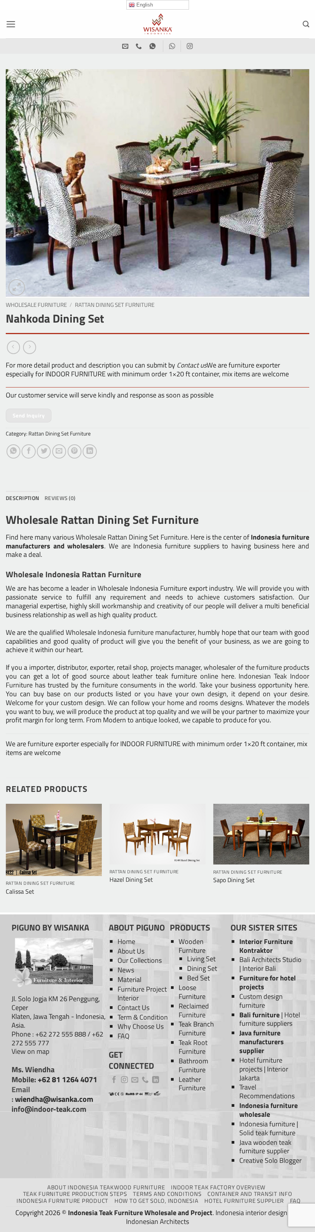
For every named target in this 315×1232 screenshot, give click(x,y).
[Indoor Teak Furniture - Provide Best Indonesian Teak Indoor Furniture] (157, 24)
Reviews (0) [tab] (60, 498)
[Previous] (6, 857)
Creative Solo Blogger (270, 1160)
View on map (30, 1051)
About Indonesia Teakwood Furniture (106, 1187)
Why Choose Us (141, 1026)
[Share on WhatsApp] (13, 451)
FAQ (123, 1036)
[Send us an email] (134, 1080)
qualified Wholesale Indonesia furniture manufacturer (117, 632)
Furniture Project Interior (142, 993)
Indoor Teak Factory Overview (218, 1187)
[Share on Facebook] (28, 451)
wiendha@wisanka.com (54, 1099)
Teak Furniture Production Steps (75, 1193)
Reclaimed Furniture (194, 1010)
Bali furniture (259, 1015)
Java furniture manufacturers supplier (261, 1042)
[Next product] (13, 347)
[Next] (309, 857)
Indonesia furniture (267, 1124)
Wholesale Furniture (36, 304)
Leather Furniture (192, 1083)
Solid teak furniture (267, 1133)
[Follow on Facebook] (114, 1080)
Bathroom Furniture (193, 1065)
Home (126, 941)
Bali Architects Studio (270, 959)
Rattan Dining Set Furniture (114, 304)
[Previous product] (29, 347)
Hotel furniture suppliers (269, 1019)
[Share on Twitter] (44, 451)
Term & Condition (143, 1017)
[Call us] (145, 1080)
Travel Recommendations (267, 1091)
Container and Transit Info (249, 1193)
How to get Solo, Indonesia (156, 1200)
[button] (11, 24)
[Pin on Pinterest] (74, 451)
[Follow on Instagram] (124, 1080)
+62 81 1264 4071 (67, 1079)
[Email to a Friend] (59, 451)
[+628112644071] (140, 46)
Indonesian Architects (157, 1221)
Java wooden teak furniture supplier (265, 1146)
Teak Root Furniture (193, 1046)
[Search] (306, 24)
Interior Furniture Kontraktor (266, 945)
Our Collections (140, 960)
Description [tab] (22, 498)
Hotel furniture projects (260, 1064)
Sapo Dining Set (234, 880)
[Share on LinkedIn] (89, 451)
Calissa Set (20, 892)
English (144, 5)
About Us (131, 951)
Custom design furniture (261, 1000)
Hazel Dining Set (131, 880)
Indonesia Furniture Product (62, 1200)
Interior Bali (259, 968)
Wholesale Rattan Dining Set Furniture (131, 537)
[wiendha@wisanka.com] (126, 46)
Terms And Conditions (167, 1193)
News (126, 970)
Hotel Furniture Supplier (244, 1200)
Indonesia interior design (251, 1212)
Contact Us (133, 1007)
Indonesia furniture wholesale (268, 1109)
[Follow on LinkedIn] (155, 1080)
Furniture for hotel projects (267, 982)
